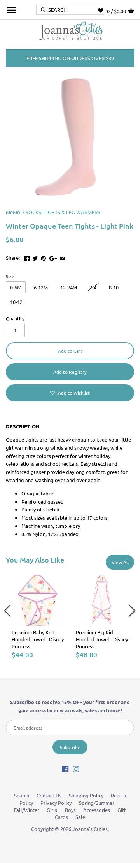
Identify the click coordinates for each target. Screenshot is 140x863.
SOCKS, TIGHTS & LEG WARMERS (63, 212)
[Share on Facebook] (27, 257)
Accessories (96, 809)
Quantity (15, 318)
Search (21, 795)
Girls (52, 809)
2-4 (92, 287)
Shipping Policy (86, 795)
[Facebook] (65, 768)
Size (10, 276)
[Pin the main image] (43, 257)
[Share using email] (62, 257)
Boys (70, 809)
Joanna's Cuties (90, 829)
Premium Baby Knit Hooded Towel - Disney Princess (38, 639)
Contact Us (49, 795)
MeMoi (13, 212)
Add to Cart (70, 351)
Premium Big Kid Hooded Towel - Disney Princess (102, 639)
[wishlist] (102, 10)
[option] (38, 616)
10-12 (16, 301)
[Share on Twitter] (35, 257)
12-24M (68, 287)
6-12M (41, 287)
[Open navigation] (12, 10)
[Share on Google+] (53, 257)
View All (120, 562)
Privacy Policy (56, 802)
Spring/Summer (96, 802)
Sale (80, 816)
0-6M (15, 287)
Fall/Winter (26, 809)
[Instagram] (76, 768)
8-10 (114, 287)
